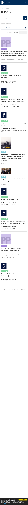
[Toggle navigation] (26, 2)
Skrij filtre (3, 23)
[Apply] (25, 18)
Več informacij (6, 503)
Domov (2, 8)
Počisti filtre (8, 23)
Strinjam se (23, 499)
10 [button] (21, 32)
